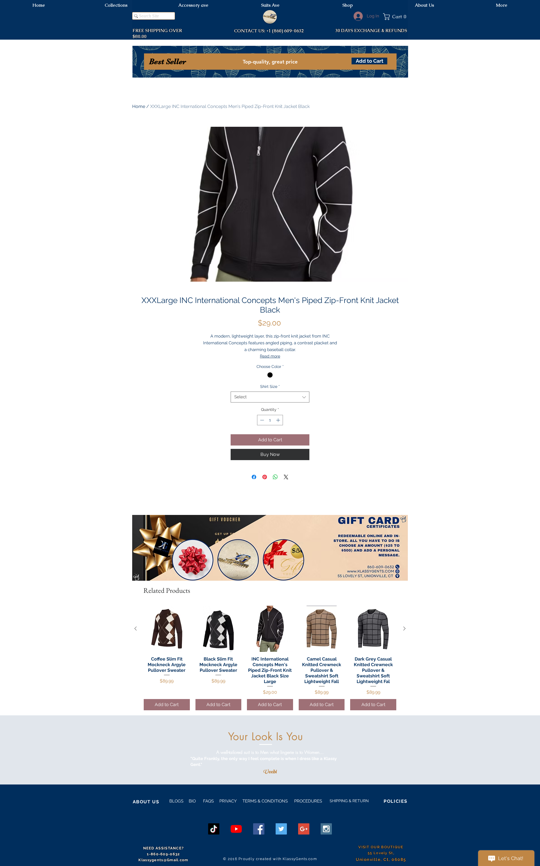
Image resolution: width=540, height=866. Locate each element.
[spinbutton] (270, 420)
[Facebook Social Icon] (258, 829)
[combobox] (270, 397)
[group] (270, 657)
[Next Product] (404, 628)
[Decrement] (261, 420)
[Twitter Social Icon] (281, 829)
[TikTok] (213, 829)
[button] (395, 16)
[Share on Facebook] (254, 477)
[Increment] (278, 420)
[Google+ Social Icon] (303, 829)
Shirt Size (270, 386)
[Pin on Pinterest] (264, 477)
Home (138, 106)
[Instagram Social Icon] (326, 829)
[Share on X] (286, 477)
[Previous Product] (135, 628)
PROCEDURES (307, 801)
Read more (270, 356)
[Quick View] (167, 629)
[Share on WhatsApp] (275, 477)
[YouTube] (236, 829)
